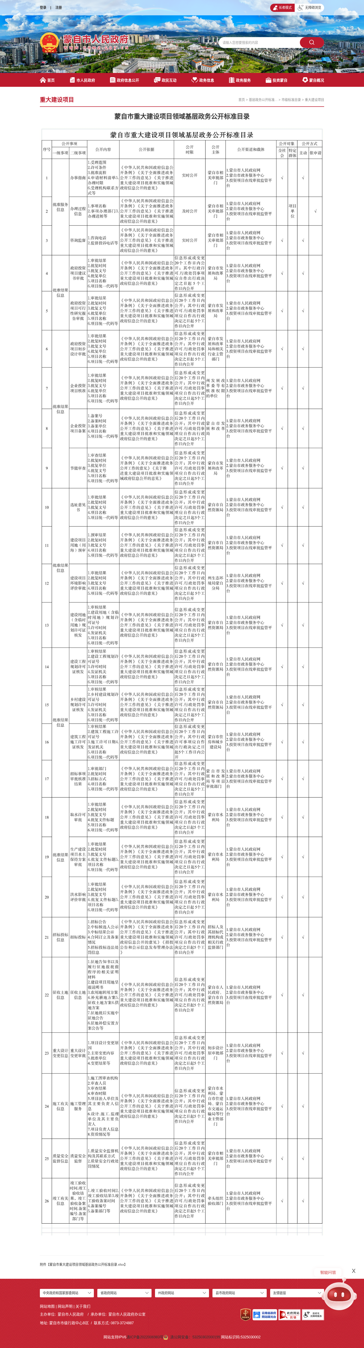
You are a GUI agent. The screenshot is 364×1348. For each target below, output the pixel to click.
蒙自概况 (316, 80)
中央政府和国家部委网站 (60, 1293)
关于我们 (83, 1306)
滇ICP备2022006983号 (144, 1337)
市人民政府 (86, 80)
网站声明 (65, 1306)
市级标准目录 (291, 100)
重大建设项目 (314, 100)
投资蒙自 (280, 80)
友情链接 (279, 1293)
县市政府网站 (225, 1293)
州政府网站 (166, 1293)
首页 (51, 80)
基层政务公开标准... (263, 100)
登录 (43, 7)
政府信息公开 (128, 80)
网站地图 (47, 1306)
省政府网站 (109, 1293)
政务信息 (206, 80)
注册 (58, 7)
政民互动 (169, 80)
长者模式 (285, 7)
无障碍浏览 (313, 7)
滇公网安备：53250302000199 (195, 1337)
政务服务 (243, 80)
